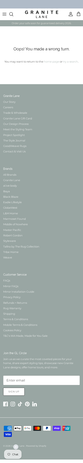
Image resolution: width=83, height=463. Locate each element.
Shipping (9, 313)
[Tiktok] (20, 404)
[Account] (69, 14)
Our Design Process (16, 123)
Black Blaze (10, 196)
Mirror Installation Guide (18, 291)
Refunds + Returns (15, 302)
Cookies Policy (12, 330)
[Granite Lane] (41, 14)
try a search (70, 61)
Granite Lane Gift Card (17, 118)
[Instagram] (12, 404)
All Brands (9, 174)
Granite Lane (11, 180)
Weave (7, 257)
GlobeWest (10, 207)
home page (51, 61)
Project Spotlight (14, 135)
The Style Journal (14, 140)
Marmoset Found (14, 218)
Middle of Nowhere (15, 224)
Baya (6, 191)
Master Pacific (12, 230)
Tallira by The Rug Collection (21, 246)
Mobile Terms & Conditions (20, 324)
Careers (8, 107)
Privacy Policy (12, 297)
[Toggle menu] (4, 14)
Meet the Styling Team (17, 129)
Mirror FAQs (10, 286)
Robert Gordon (13, 235)
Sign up (13, 391)
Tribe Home (11, 252)
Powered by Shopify (36, 446)
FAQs (6, 280)
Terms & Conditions (15, 319)
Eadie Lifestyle (12, 202)
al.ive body (10, 185)
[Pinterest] (27, 404)
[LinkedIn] (34, 404)
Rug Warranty (12, 308)
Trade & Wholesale (15, 112)
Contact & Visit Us (14, 151)
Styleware (9, 240)
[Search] (13, 14)
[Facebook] (5, 404)
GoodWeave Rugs (14, 146)
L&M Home (10, 213)
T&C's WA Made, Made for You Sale (25, 335)
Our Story (9, 101)
